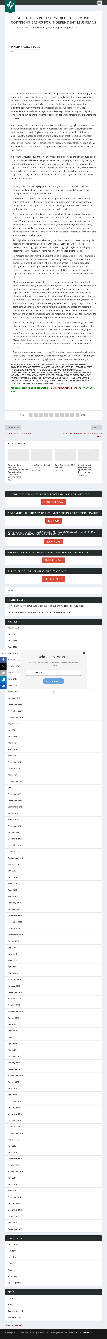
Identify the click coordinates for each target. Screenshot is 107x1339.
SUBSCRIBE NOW (54, 681)
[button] (54, 656)
